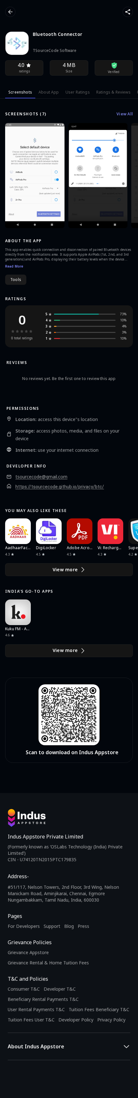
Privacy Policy (111, 1020)
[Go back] (10, 12)
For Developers (24, 926)
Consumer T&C (24, 989)
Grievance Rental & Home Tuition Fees (48, 963)
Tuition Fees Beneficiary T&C (99, 1009)
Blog (69, 926)
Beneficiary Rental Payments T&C (43, 999)
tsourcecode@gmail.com (41, 477)
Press (83, 926)
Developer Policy (75, 1020)
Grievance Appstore (28, 952)
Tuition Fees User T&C (31, 1020)
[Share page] (128, 12)
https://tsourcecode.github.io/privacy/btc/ (59, 486)
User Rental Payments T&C (36, 1009)
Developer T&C (60, 989)
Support (52, 926)
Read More (14, 266)
